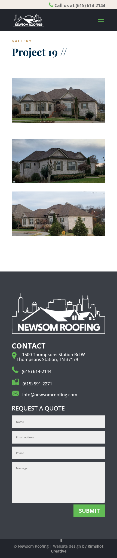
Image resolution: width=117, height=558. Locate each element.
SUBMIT (89, 510)
